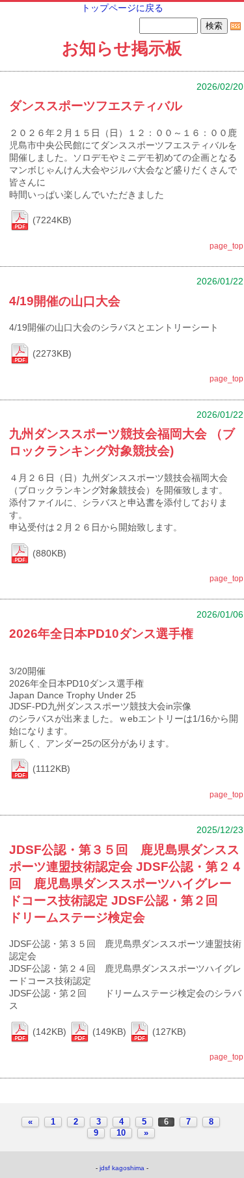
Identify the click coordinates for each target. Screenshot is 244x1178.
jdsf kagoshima (122, 1167)
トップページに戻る (122, 8)
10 (121, 1133)
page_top (226, 245)
